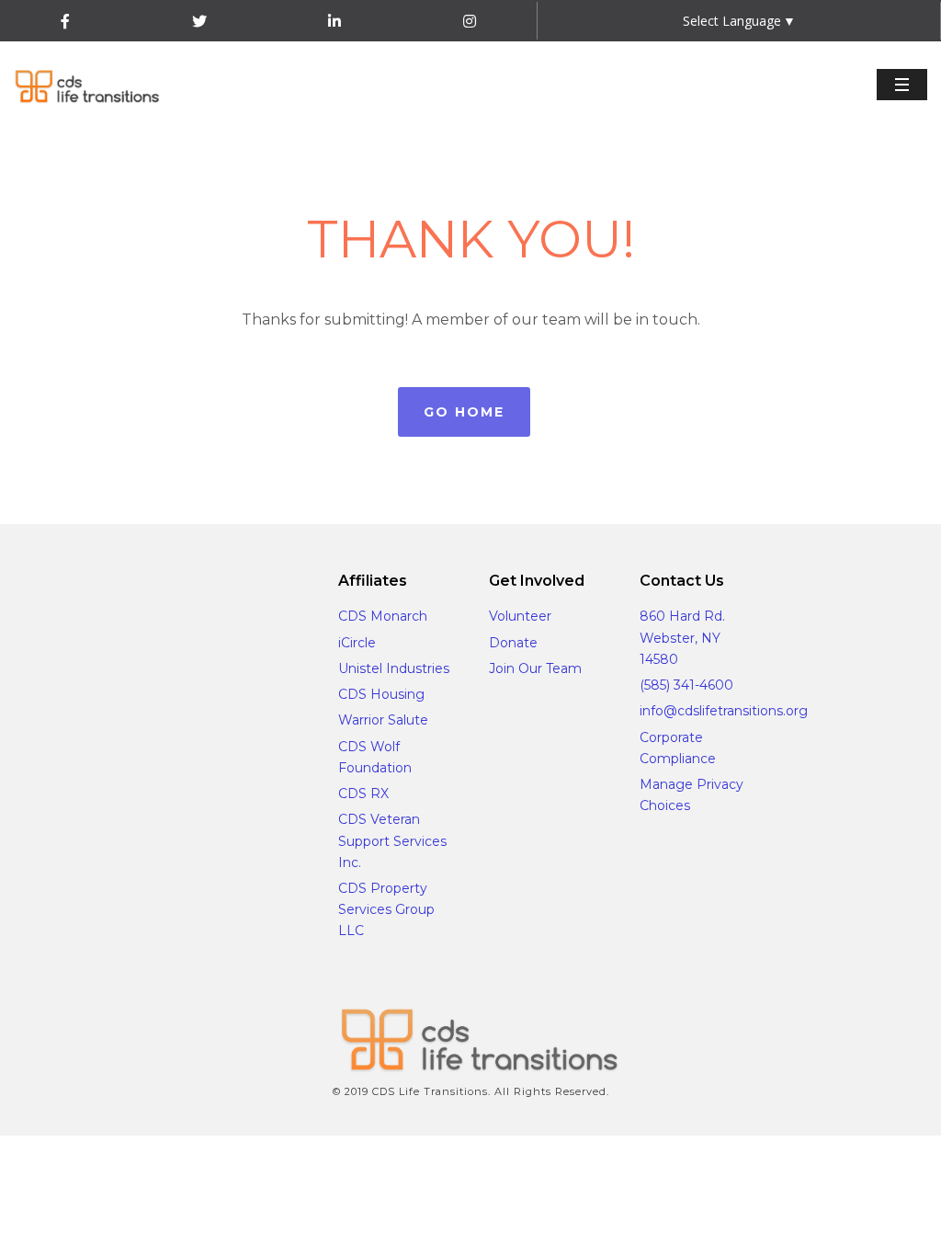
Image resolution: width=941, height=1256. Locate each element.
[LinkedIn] (334, 21)
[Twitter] (199, 21)
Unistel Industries (393, 668)
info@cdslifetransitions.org (724, 710)
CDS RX (363, 793)
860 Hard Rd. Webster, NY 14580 (682, 637)
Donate (513, 642)
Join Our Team (535, 668)
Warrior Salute (383, 720)
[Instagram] (469, 21)
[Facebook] (65, 21)
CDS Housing (381, 694)
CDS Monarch (382, 616)
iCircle (357, 642)
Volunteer (520, 616)
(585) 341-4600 (686, 685)
